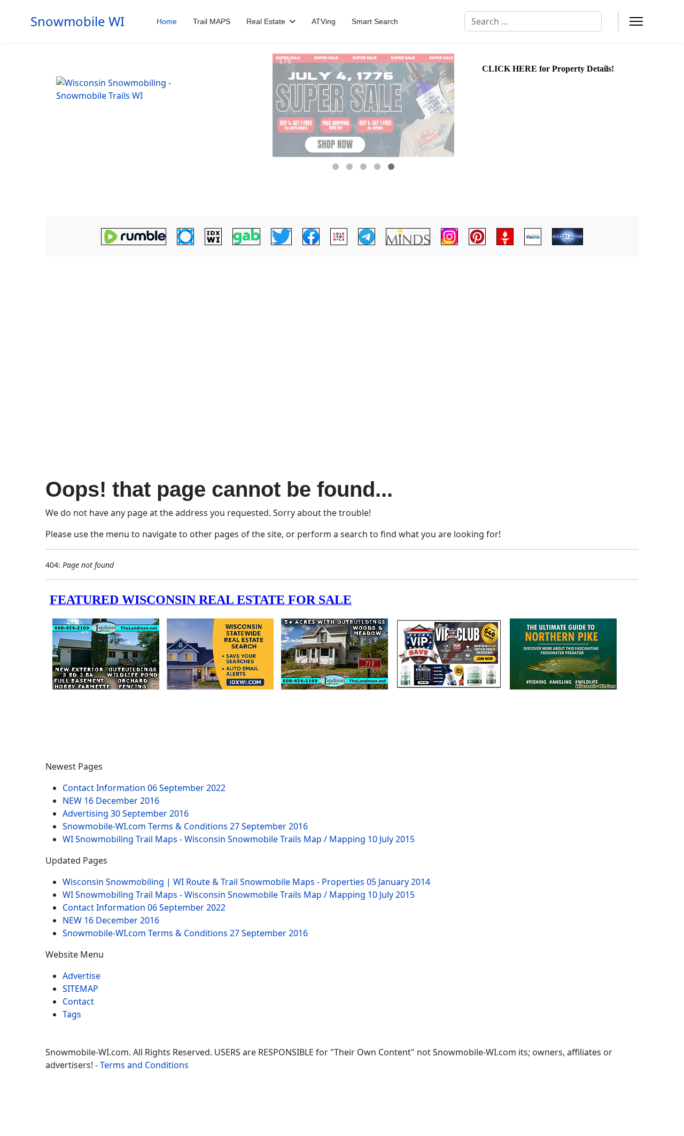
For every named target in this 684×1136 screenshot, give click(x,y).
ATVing (324, 21)
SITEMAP (80, 988)
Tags (72, 1014)
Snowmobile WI (77, 21)
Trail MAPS (211, 21)
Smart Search (375, 21)
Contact (78, 1001)
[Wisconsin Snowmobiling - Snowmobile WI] (157, 129)
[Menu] (636, 21)
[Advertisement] (342, 343)
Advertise (81, 976)
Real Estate (265, 21)
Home (167, 21)
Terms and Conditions (144, 1065)
